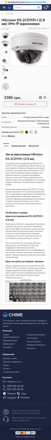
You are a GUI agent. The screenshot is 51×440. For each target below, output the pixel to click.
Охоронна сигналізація (36, 335)
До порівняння (40, 98)
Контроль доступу (34, 341)
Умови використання (11, 372)
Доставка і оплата (10, 358)
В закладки (45, 98)
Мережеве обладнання (36, 345)
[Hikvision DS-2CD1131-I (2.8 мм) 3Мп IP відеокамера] (29, 49)
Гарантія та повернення (12, 362)
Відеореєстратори (10, 340)
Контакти (6, 368)
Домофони (7, 347)
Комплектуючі (32, 338)
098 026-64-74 (15, 386)
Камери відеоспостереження (11, 336)
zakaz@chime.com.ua (14, 382)
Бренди (6, 365)
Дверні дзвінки (9, 344)
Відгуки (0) (33, 146)
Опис (6, 146)
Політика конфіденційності (25, 437)
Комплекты (31, 348)
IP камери (9, 14)
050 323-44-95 (15, 389)
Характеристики (19, 146)
